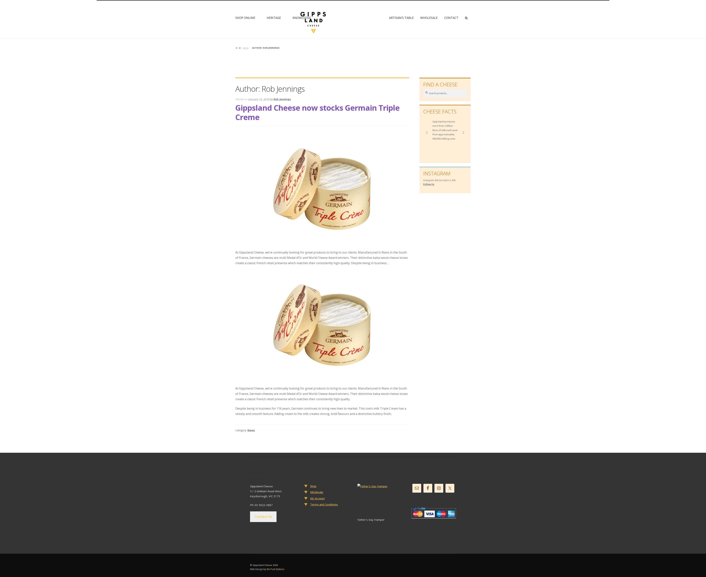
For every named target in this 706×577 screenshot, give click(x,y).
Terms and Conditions (324, 504)
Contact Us (263, 517)
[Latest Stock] (379, 500)
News (251, 430)
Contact (451, 18)
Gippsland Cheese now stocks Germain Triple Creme (317, 112)
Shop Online (245, 18)
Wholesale (429, 18)
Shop (313, 486)
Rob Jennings (282, 99)
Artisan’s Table (401, 18)
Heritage (274, 18)
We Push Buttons (275, 569)
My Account (317, 498)
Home (245, 47)
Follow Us (428, 184)
